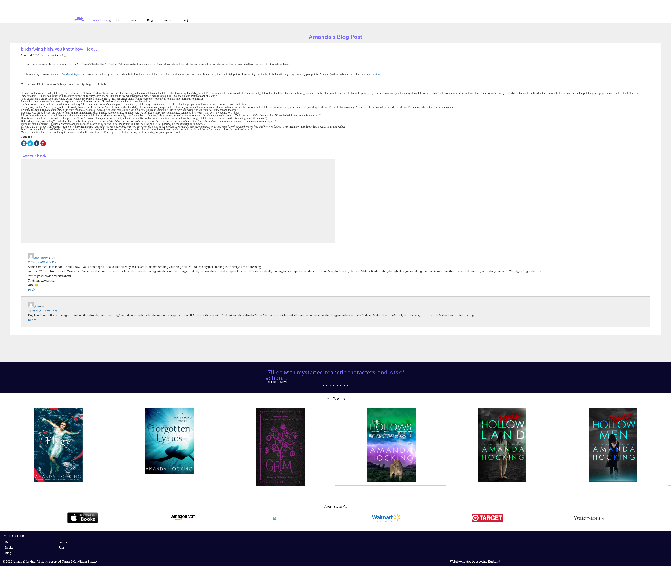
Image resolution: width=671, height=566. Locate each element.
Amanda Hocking (100, 20)
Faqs (61, 542)
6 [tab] (340, 380)
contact (168, 20)
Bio (7, 537)
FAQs (185, 20)
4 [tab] (334, 380)
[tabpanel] (335, 373)
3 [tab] (330, 380)
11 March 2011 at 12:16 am (43, 262)
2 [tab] (327, 380)
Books (9, 542)
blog (150, 20)
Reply (32, 289)
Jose (37, 306)
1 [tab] (323, 380)
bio (118, 20)
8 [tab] (347, 380)
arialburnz (41, 257)
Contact (64, 537)
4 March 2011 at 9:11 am (42, 311)
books (134, 20)
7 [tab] (344, 380)
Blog (8, 548)
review (146, 74)
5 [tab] (337, 380)
